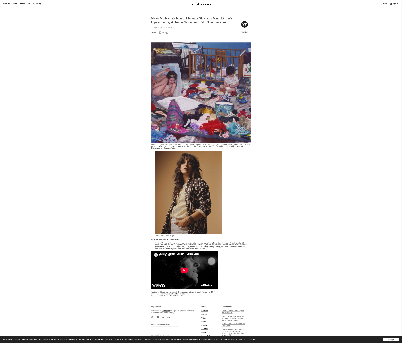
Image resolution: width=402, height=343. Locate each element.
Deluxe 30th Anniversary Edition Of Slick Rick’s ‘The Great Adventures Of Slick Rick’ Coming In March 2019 (234, 332)
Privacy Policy (252, 339)
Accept (391, 340)
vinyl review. (202, 4)
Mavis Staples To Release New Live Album (233, 325)
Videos (14, 4)
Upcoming (37, 4)
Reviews (22, 4)
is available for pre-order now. (178, 294)
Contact (204, 332)
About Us (204, 329)
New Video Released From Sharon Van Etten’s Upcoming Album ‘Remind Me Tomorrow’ (234, 318)
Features (6, 4)
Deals (29, 4)
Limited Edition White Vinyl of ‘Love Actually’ (233, 312)
